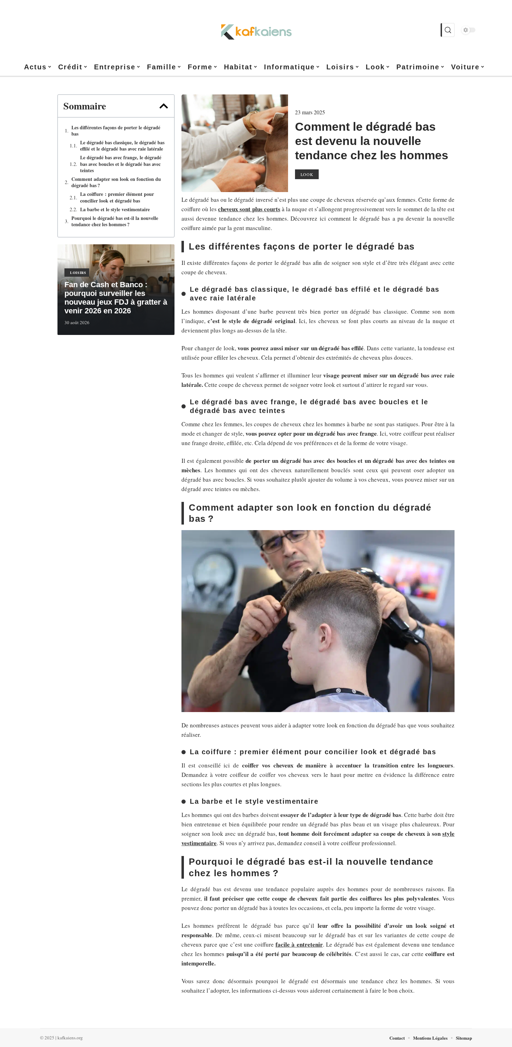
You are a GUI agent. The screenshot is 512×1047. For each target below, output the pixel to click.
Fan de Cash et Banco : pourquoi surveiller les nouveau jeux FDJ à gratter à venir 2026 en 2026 (115, 297)
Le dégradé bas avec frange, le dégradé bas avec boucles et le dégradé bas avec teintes (120, 164)
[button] (164, 106)
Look (307, 174)
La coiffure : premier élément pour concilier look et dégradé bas (117, 197)
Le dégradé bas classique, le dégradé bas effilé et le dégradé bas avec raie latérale (122, 145)
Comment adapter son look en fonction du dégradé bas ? (116, 182)
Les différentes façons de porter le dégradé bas (115, 130)
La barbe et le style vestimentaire (115, 209)
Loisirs (78, 272)
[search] (448, 30)
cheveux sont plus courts (249, 209)
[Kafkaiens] (256, 30)
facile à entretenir (299, 944)
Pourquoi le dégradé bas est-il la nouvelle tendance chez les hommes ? (114, 221)
